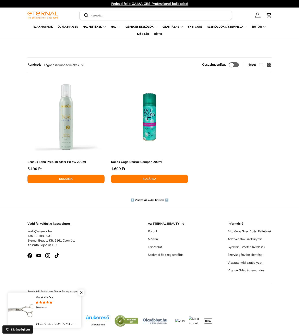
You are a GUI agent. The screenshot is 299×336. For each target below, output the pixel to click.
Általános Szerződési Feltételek (250, 231)
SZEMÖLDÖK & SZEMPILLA (225, 26)
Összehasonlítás (214, 64)
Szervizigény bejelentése (245, 255)
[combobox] (155, 15)
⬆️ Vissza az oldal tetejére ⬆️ (149, 200)
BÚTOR (257, 26)
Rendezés (34, 64)
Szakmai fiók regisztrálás (165, 255)
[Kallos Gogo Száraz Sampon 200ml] (149, 117)
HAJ (114, 26)
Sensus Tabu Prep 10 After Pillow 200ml (56, 162)
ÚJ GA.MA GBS (68, 26)
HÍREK (158, 34)
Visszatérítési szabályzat (245, 262)
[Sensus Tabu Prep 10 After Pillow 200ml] (66, 117)
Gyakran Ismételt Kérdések (246, 247)
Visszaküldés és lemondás (246, 270)
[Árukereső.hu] (98, 318)
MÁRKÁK (143, 34)
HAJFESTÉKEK (92, 26)
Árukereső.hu (98, 324)
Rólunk (153, 231)
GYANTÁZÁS (171, 26)
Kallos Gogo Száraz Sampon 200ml (136, 162)
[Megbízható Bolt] (126, 317)
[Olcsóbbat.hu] (155, 320)
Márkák (153, 239)
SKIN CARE (195, 26)
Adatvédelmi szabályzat (245, 239)
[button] (269, 15)
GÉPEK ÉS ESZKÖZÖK (139, 26)
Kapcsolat (155, 247)
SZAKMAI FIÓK (43, 26)
